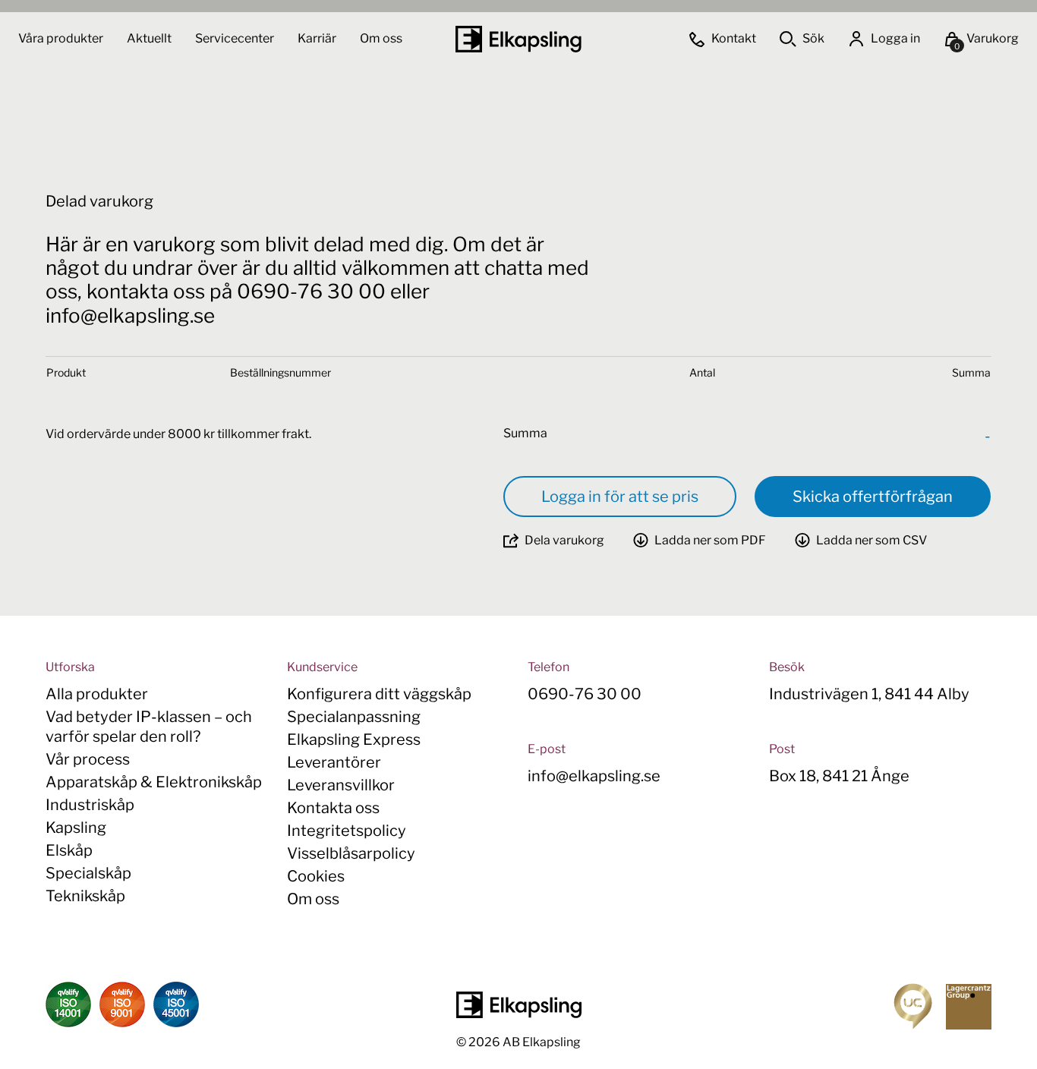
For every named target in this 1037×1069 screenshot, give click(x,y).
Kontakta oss (333, 808)
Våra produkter (60, 38)
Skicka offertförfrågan (873, 496)
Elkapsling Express (354, 739)
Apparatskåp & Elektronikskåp (154, 782)
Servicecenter (235, 38)
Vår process (88, 759)
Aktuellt (150, 38)
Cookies (316, 876)
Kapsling (76, 827)
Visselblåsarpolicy (351, 853)
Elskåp (69, 850)
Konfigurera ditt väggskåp (379, 694)
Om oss (381, 38)
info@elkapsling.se (594, 776)
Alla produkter (97, 694)
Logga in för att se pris (619, 496)
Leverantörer (334, 762)
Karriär (318, 38)
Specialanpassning (354, 717)
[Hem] (518, 39)
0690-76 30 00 (584, 694)
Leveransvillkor (341, 785)
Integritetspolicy (346, 830)
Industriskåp (90, 805)
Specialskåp (88, 873)
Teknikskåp (85, 896)
